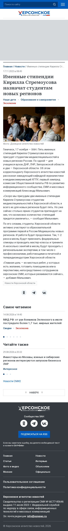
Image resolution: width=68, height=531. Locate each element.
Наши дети (9, 99)
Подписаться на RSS (34, 434)
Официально (43, 471)
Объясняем (42, 466)
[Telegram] (34, 292)
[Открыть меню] (63, 4)
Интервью (41, 461)
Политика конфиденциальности (24, 487)
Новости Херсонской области (20, 283)
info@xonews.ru (37, 516)
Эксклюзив (9, 103)
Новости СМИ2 (12, 381)
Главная (7, 66)
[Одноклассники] (24, 292)
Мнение (7, 471)
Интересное (10, 369)
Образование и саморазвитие (38, 99)
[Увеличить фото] (34, 123)
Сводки (7, 328)
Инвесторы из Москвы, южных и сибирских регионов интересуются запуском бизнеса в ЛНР (32, 360)
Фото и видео (11, 466)
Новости (20, 66)
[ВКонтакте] (44, 292)
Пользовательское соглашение (24, 481)
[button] (3, 337)
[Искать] (54, 4)
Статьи (7, 461)
